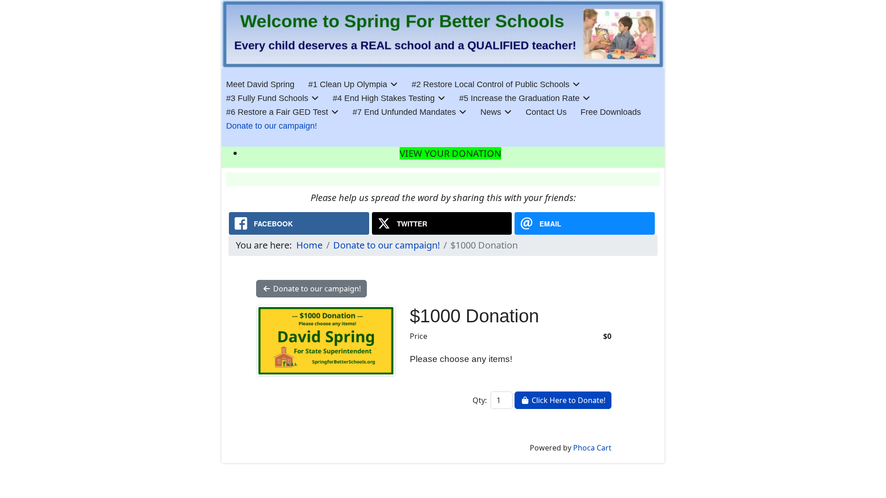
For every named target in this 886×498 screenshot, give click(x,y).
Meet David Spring (260, 84)
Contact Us (546, 112)
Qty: (480, 400)
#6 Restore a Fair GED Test (277, 112)
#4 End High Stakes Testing (384, 98)
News (490, 112)
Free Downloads (611, 112)
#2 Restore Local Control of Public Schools (490, 84)
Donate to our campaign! (271, 125)
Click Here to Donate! (567, 400)
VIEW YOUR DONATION (450, 153)
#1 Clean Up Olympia (347, 84)
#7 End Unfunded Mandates (404, 112)
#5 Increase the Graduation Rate (519, 98)
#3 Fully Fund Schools (267, 98)
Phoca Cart (592, 448)
